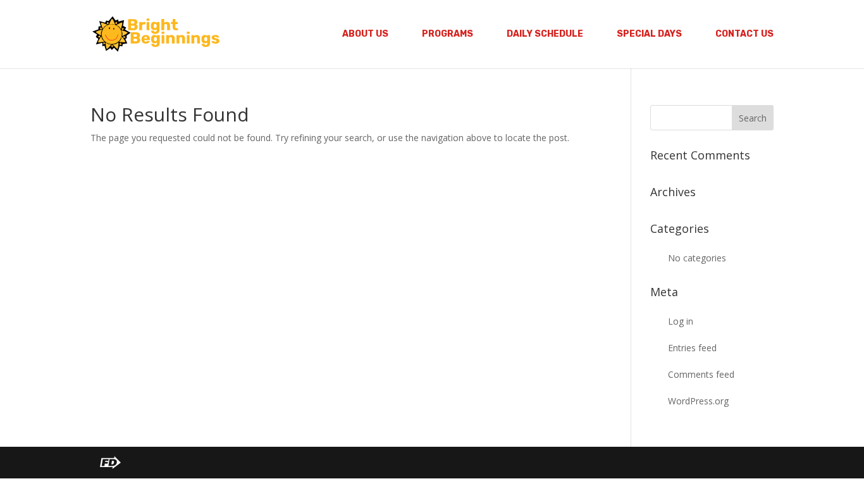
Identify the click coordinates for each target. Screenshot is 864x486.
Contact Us (744, 34)
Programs (447, 34)
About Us (365, 34)
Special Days (649, 34)
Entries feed (692, 348)
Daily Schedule (545, 34)
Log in (680, 321)
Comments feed (701, 374)
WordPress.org (698, 401)
